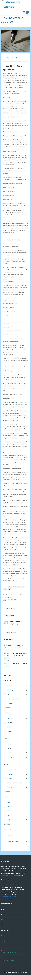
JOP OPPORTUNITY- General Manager (12, 950)
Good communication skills (14, 783)
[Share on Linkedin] (15, 600)
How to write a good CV (20, 663)
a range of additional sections (14, 402)
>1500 (8, 819)
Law (8, 694)
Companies (4, 919)
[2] (23, 12)
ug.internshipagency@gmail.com (10, 899)
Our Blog (7, 57)
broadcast (10, 774)
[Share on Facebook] (9, 600)
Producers (10, 703)
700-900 (9, 811)
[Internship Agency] (15, 4)
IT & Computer (11, 690)
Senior (9, 748)
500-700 (9, 806)
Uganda (9, 835)
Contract (9, 722)
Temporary (10, 731)
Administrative (11, 787)
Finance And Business (13, 699)
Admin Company (15, 621)
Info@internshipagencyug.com (8, 896)
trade (5, 589)
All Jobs (3, 909)
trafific (10, 589)
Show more (7, 707)
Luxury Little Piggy (14, 624)
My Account (4, 924)
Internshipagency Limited (12, 972)
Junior (9, 752)
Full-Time (9, 718)
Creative (9, 778)
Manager (9, 757)
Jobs (8, 685)
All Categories (4, 914)
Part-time (9, 727)
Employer (15, 586)
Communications (11, 769)
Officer (9, 744)
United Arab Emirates (13, 841)
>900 (8, 815)
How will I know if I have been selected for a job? (20, 655)
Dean (10, 586)
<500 (8, 802)
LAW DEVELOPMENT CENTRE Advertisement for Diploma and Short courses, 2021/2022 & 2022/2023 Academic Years (14, 937)
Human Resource (10, 960)
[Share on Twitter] (12, 600)
